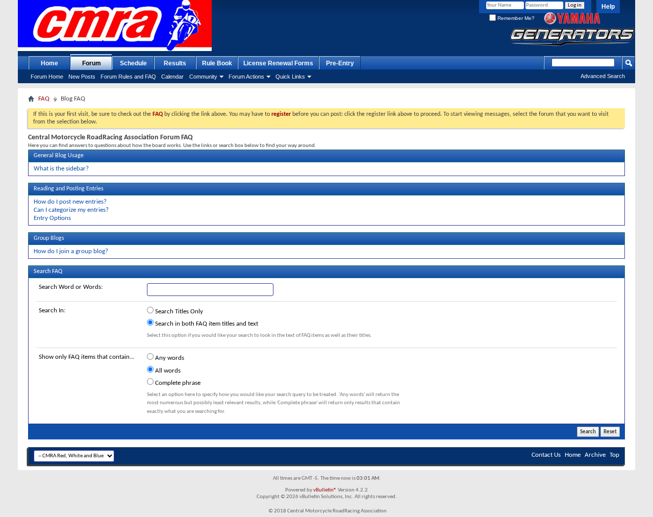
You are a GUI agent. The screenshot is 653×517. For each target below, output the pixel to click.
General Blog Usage (59, 156)
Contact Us (546, 455)
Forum (91, 63)
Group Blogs (49, 238)
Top (614, 455)
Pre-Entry (340, 63)
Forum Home (47, 76)
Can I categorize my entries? (71, 210)
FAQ (43, 98)
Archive (595, 455)
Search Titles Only (178, 311)
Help (608, 6)
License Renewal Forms (278, 63)
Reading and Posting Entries (69, 189)
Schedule (133, 63)
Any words (169, 358)
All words (167, 370)
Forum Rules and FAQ (128, 76)
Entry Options (52, 218)
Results (175, 63)
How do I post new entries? (70, 202)
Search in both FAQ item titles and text (206, 324)
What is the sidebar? (61, 168)
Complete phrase (177, 383)
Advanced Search (603, 76)
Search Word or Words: (71, 287)
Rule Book (217, 63)
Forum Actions (246, 76)
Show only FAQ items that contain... (86, 357)
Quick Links (290, 76)
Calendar (172, 76)
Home (49, 63)
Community (203, 76)
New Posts (81, 76)
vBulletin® (325, 490)
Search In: (52, 310)
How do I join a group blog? (71, 251)
